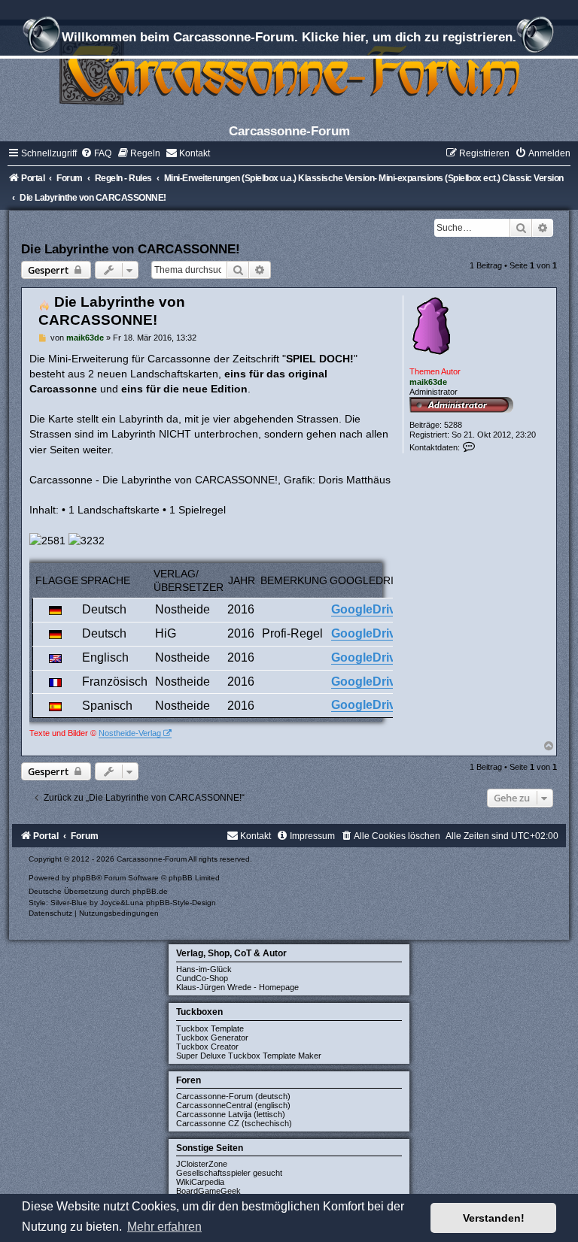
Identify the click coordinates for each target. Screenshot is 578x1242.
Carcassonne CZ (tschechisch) (234, 1123)
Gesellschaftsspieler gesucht (229, 1172)
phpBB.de (150, 891)
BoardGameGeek (208, 1190)
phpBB (84, 878)
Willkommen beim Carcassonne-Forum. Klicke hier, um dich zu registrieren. (289, 37)
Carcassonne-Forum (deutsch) (233, 1096)
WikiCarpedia (200, 1181)
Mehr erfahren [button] (164, 1226)
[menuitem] (96, 153)
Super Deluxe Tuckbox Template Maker (248, 1055)
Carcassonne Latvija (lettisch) (230, 1114)
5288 (453, 424)
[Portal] (289, 71)
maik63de (428, 381)
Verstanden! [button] (494, 1218)
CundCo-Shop (202, 978)
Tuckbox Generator (212, 1037)
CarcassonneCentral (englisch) (233, 1105)
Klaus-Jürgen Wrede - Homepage (237, 987)
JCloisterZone (201, 1163)
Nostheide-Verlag (130, 733)
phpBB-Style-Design (181, 902)
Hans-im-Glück (204, 969)
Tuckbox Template (210, 1028)
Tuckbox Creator (207, 1046)
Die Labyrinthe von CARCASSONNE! (130, 249)
